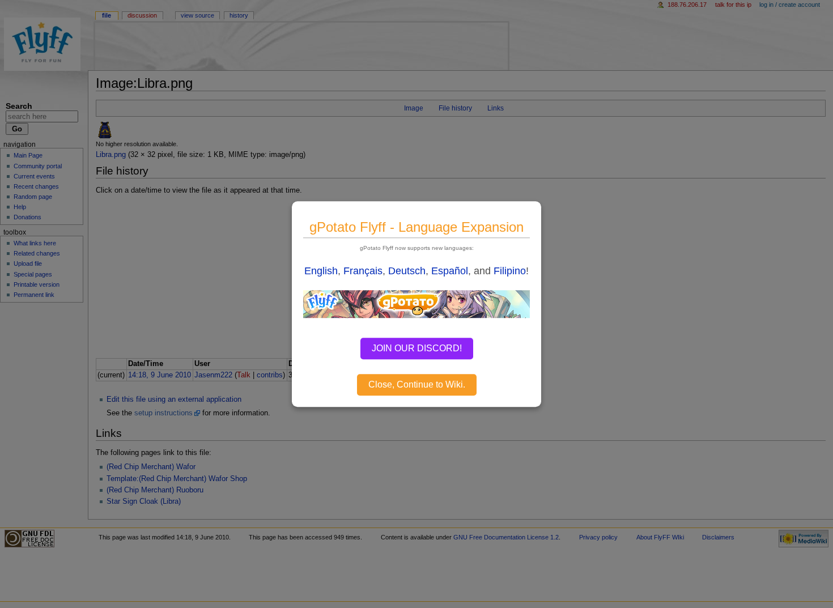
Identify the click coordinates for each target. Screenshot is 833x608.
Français (362, 271)
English (321, 271)
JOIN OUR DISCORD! (417, 348)
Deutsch (407, 271)
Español (449, 271)
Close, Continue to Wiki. (416, 384)
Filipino (510, 271)
